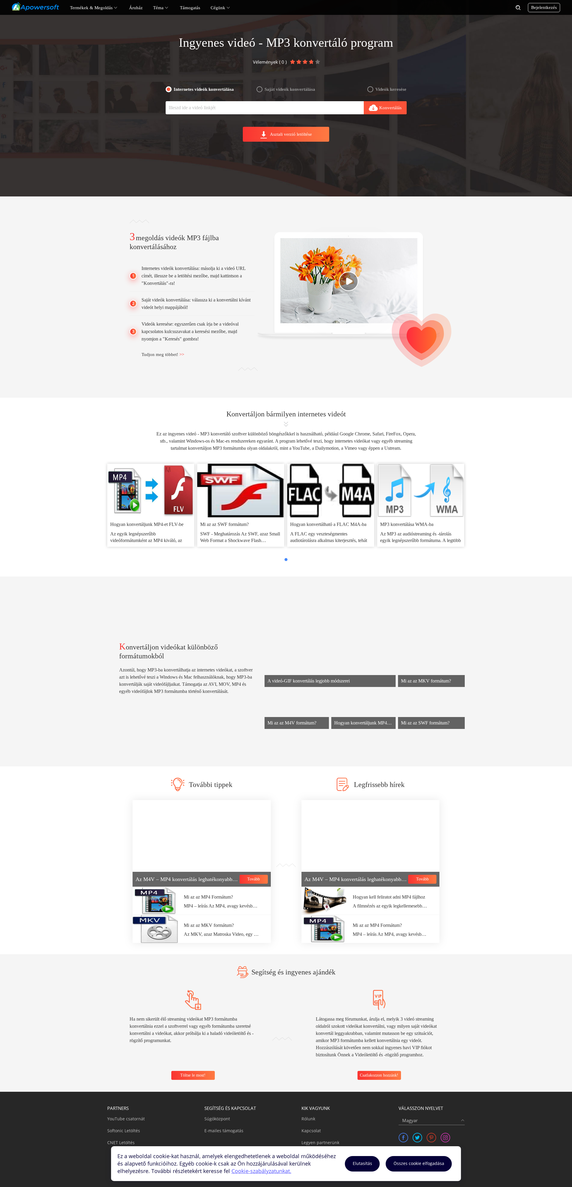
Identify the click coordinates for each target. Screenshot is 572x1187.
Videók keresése (390, 89)
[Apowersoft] (35, 6)
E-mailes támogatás (223, 1130)
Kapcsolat (311, 1130)
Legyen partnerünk (320, 1142)
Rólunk (308, 1119)
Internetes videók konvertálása (204, 89)
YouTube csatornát (126, 1119)
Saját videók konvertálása (290, 89)
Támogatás (190, 7)
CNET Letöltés (121, 1142)
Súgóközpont (217, 1119)
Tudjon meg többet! (163, 354)
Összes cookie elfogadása (419, 1163)
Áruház (136, 7)
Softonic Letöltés (123, 1130)
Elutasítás (362, 1163)
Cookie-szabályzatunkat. (261, 1170)
